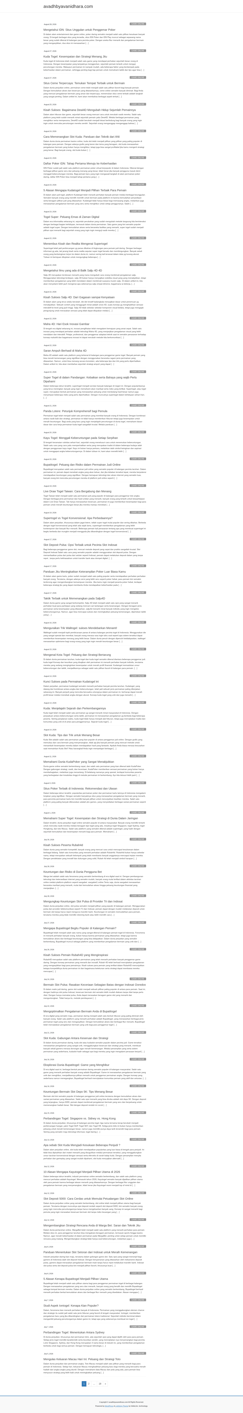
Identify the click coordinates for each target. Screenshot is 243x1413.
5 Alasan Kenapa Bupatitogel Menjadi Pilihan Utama (75, 1278)
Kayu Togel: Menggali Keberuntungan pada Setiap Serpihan (80, 437)
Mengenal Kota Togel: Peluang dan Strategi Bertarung (77, 654)
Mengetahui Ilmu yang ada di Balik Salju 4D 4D (72, 270)
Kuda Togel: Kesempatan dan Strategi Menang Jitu (75, 56)
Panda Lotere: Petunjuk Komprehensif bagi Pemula (75, 411)
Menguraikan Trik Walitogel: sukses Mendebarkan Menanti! (80, 628)
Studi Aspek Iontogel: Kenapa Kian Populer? (71, 1305)
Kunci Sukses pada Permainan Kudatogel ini (71, 681)
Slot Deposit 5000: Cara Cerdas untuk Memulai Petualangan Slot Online (88, 1198)
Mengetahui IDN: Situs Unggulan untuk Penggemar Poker (79, 29)
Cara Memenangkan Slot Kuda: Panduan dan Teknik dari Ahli (81, 136)
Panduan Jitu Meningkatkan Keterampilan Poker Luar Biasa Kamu (84, 571)
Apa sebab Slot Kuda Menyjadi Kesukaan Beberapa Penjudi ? (81, 1145)
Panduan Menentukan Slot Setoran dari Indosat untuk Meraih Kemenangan (90, 1252)
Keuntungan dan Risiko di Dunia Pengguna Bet (72, 871)
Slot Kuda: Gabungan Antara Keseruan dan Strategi (75, 1038)
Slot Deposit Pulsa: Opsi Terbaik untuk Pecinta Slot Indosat (80, 544)
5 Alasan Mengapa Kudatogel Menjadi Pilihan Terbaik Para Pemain (84, 190)
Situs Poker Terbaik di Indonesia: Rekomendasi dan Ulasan (80, 788)
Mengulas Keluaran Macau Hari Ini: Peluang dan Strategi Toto (82, 1359)
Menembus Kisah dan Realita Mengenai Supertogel (75, 243)
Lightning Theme (121, 1406)
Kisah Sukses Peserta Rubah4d (63, 845)
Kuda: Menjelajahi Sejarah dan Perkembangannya (74, 708)
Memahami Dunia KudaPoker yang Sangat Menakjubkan (78, 761)
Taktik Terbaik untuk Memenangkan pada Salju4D (74, 598)
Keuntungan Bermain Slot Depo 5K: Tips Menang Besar (78, 1091)
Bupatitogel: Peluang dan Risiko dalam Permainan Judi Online (82, 464)
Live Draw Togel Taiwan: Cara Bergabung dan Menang (77, 491)
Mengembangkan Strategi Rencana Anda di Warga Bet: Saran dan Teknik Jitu (91, 1225)
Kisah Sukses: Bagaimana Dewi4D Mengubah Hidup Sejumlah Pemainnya (89, 109)
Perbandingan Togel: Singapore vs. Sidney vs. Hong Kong (79, 1118)
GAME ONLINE (137, 24)
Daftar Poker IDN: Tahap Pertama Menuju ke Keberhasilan (80, 163)
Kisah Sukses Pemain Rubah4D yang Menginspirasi (75, 955)
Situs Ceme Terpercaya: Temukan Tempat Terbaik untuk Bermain (84, 83)
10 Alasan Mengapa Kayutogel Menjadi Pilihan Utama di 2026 (81, 1171)
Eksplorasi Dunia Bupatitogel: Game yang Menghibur (76, 1064)
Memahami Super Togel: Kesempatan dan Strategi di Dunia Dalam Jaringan (90, 818)
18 (101, 1383)
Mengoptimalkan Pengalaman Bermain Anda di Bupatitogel (80, 1011)
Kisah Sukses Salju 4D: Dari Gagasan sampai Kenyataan (79, 297)
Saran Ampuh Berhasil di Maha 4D (64, 350)
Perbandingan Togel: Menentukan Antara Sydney (73, 1332)
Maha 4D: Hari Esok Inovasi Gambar (66, 324)
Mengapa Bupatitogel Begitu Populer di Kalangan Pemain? (79, 928)
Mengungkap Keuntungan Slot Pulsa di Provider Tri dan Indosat (83, 901)
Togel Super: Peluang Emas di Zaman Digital (71, 216)
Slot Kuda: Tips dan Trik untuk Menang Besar (71, 735)
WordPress (109, 1406)
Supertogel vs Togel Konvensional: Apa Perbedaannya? (77, 518)
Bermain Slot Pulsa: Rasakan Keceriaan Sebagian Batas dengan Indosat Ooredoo (94, 984)
